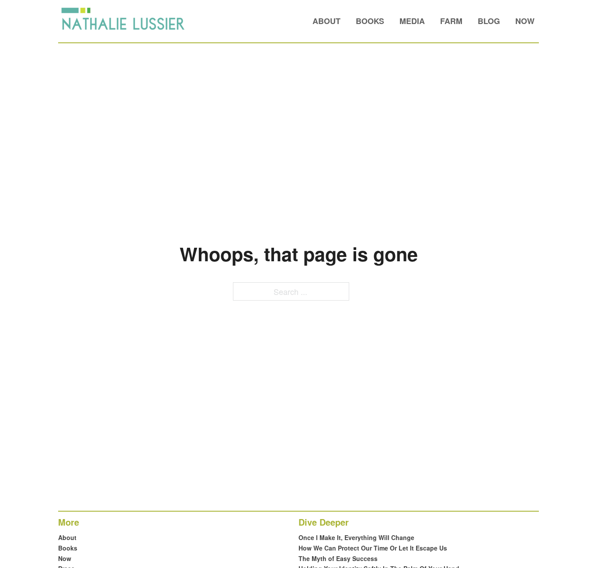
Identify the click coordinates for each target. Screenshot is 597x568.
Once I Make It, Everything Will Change (356, 537)
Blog (489, 21)
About (326, 21)
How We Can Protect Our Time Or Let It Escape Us (372, 548)
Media (412, 21)
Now (525, 21)
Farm (451, 21)
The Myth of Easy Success (338, 558)
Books (370, 21)
